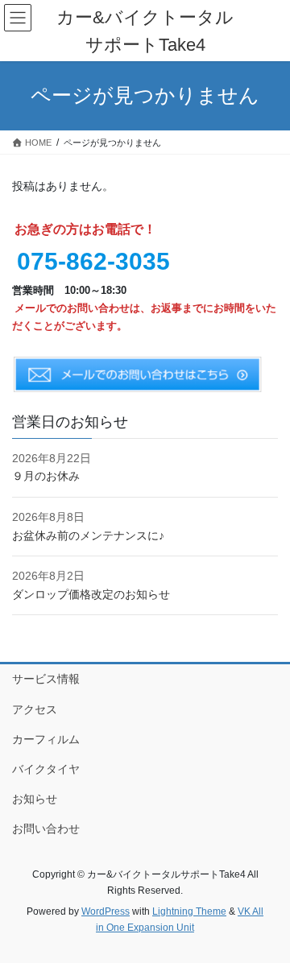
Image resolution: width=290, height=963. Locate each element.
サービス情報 (46, 678)
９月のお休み (46, 475)
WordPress (105, 911)
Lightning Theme (189, 911)
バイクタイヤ (46, 769)
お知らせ (34, 798)
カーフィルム (46, 739)
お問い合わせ (46, 828)
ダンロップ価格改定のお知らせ (91, 594)
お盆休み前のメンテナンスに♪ (88, 535)
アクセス (34, 709)
